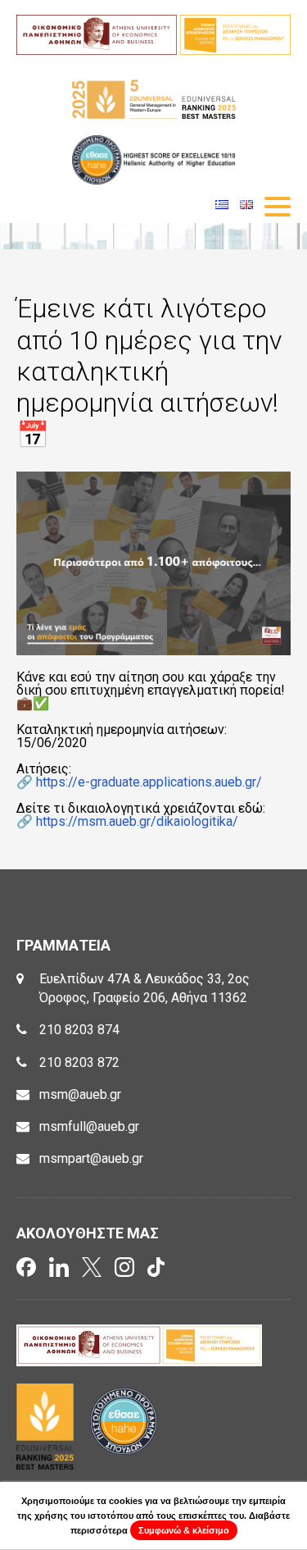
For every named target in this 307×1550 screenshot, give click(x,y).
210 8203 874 (79, 1029)
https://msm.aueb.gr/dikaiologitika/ (135, 821)
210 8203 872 (79, 1062)
